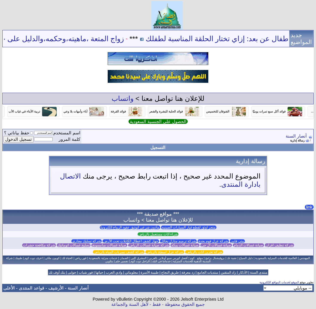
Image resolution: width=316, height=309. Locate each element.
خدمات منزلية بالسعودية (103, 258)
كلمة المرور (69, 139)
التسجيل (158, 147)
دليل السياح (246, 258)
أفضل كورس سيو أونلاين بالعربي (168, 258)
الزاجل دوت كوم (140, 261)
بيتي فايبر (237, 241)
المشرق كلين (139, 258)
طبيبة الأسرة (150, 272)
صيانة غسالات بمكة (184, 245)
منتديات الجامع (207, 272)
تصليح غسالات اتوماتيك (74, 245)
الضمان (124, 258)
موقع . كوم (196, 258)
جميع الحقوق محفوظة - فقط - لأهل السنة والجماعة (158, 304)
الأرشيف (56, 288)
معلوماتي (131, 272)
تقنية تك (232, 258)
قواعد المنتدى (31, 288)
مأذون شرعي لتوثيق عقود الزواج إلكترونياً (130, 227)
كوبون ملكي (52, 258)
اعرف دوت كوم (34, 258)
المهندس (304, 258)
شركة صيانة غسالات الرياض (149, 245)
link (309, 207)
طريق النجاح (170, 272)
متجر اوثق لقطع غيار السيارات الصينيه (188, 227)
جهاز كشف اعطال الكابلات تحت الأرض (131, 241)
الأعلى (9, 288)
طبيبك (18, 258)
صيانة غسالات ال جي (216, 245)
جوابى (72, 272)
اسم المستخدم (66, 132)
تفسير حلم (121, 261)
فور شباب (86, 272)
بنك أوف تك (57, 272)
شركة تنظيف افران (279, 245)
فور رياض (80, 258)
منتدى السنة (258, 272)
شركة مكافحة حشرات (39, 245)
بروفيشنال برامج (215, 258)
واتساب (122, 98)
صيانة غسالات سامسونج (109, 245)
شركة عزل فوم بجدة (213, 241)
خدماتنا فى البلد (161, 261)
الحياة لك (67, 258)
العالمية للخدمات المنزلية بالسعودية (276, 258)
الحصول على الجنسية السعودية (158, 121)
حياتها (99, 272)
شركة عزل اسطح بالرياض (164, 252)
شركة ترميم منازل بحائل (178, 241)
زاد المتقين (228, 272)
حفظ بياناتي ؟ (16, 132)
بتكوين (109, 261)
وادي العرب (114, 272)
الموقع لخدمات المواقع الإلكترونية (279, 282)
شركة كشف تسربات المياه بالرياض (118, 252)
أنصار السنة (296, 136)
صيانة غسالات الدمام (248, 245)
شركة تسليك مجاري (86, 241)
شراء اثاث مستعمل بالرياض (158, 234)
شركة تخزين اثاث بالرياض (204, 252)
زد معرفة (188, 272)
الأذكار (243, 272)
